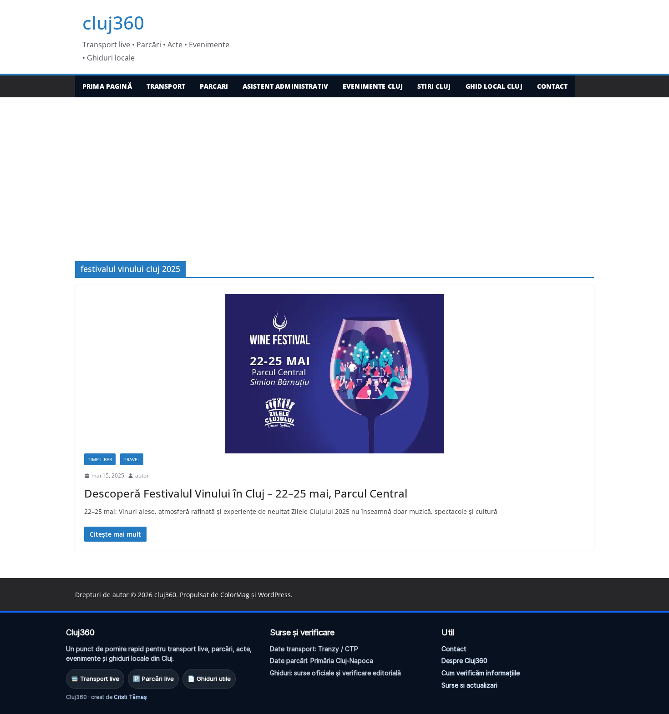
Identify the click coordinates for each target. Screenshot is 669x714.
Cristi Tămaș (130, 697)
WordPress (274, 594)
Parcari (214, 86)
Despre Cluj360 (464, 660)
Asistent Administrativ (285, 86)
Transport (166, 86)
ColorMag (234, 594)
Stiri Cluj (434, 86)
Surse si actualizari (469, 685)
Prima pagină (107, 86)
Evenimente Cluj (373, 86)
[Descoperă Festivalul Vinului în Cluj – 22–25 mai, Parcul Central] (334, 373)
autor (142, 475)
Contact (552, 86)
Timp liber (100, 459)
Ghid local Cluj (494, 86)
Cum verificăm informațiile (480, 673)
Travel (132, 459)
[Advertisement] (334, 165)
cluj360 (113, 22)
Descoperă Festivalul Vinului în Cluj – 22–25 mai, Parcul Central (245, 493)
